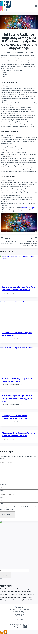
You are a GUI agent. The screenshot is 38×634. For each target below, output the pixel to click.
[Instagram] (14, 627)
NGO (18, 52)
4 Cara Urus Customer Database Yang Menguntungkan (17, 594)
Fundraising (14, 52)
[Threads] (24, 627)
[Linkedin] (21, 627)
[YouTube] (19, 627)
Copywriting (7, 52)
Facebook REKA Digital (28, 208)
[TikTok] (26, 627)
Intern (22, 619)
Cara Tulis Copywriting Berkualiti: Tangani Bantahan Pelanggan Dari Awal (18, 398)
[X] (16, 627)
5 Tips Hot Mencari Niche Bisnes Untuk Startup (8, 241)
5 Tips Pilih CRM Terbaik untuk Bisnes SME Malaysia (15, 589)
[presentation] (19, 269)
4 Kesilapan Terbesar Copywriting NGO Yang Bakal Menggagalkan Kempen (28, 242)
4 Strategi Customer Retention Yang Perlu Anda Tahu (16, 600)
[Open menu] (36, 6)
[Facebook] (12, 627)
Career (17, 619)
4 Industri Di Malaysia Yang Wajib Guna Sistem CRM (16, 597)
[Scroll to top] (1, 632)
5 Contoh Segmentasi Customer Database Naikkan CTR (17, 592)
